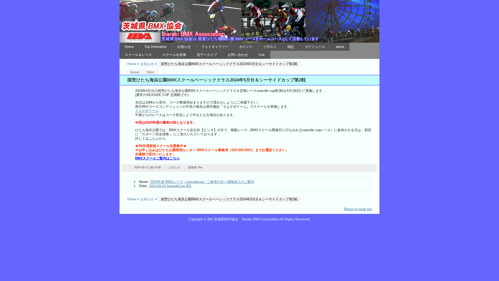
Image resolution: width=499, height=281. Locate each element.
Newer (135, 72)
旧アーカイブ (207, 55)
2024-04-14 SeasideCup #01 (170, 186)
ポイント (246, 47)
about (340, 47)
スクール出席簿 (174, 55)
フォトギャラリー (214, 47)
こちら (154, 138)
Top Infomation (155, 47)
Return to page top (358, 209)
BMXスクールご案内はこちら (157, 158)
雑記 (290, 47)
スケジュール (315, 47)
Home (129, 47)
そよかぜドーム (147, 111)
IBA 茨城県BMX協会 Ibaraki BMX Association (249, 21)
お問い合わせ (238, 55)
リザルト (270, 47)
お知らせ (184, 47)
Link (262, 55)
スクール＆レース (138, 55)
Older (150, 72)
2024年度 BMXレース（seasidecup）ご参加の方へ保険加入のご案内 (202, 182)
